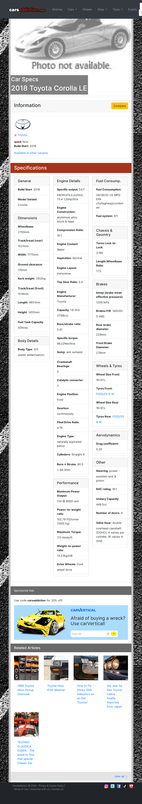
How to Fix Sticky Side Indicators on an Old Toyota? (85, 694)
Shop (101, 9)
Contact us (57, 789)
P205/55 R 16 (105, 394)
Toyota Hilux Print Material (56, 688)
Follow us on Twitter (112, 786)
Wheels (87, 9)
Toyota (22, 135)
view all (119, 776)
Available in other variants (31, 153)
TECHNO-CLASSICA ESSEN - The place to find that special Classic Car (25, 752)
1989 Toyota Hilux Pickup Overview (25, 690)
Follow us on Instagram (106, 786)
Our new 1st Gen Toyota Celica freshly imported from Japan (114, 696)
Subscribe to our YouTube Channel (131, 786)
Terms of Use (21, 789)
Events (132, 9)
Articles (57, 9)
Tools (117, 9)
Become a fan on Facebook (119, 786)
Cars (71, 9)
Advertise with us (40, 789)
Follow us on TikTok (125, 786)
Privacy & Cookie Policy (51, 785)
